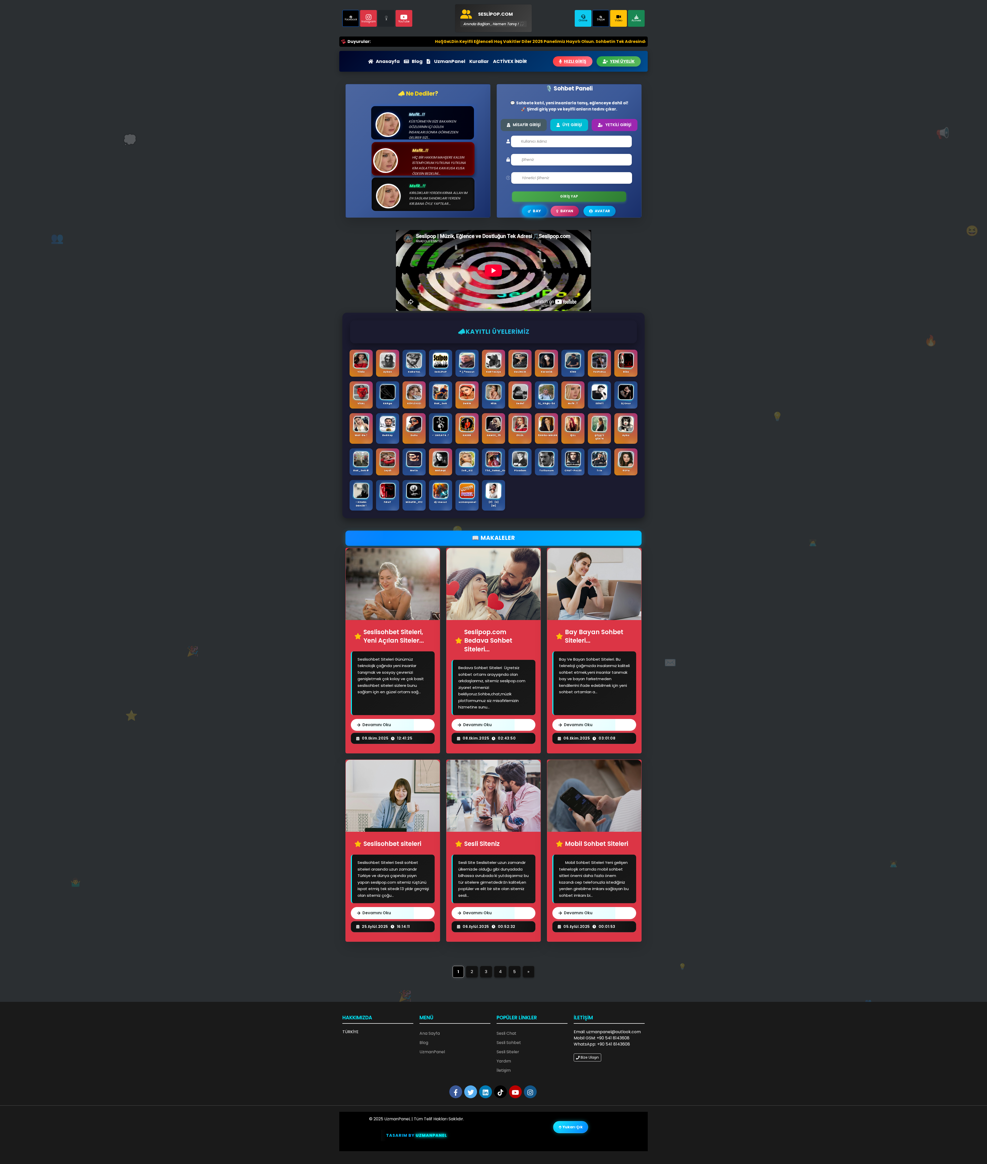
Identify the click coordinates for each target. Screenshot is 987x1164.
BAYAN (566, 211)
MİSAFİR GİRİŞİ (527, 124)
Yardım (504, 1061)
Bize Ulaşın (589, 1057)
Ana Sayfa (429, 1033)
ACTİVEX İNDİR (510, 61)
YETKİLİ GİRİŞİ (618, 124)
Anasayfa (388, 61)
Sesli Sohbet (509, 1043)
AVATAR (602, 211)
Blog (417, 61)
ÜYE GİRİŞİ (572, 124)
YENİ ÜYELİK (622, 61)
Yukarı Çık (572, 1127)
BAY (537, 211)
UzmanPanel (449, 61)
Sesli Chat (506, 1033)
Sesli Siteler (508, 1052)
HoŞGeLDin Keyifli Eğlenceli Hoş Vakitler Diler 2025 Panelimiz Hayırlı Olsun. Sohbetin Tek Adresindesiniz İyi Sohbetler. (473, 41)
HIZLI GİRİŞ (575, 61)
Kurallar (479, 61)
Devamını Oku (376, 724)
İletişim (504, 1070)
